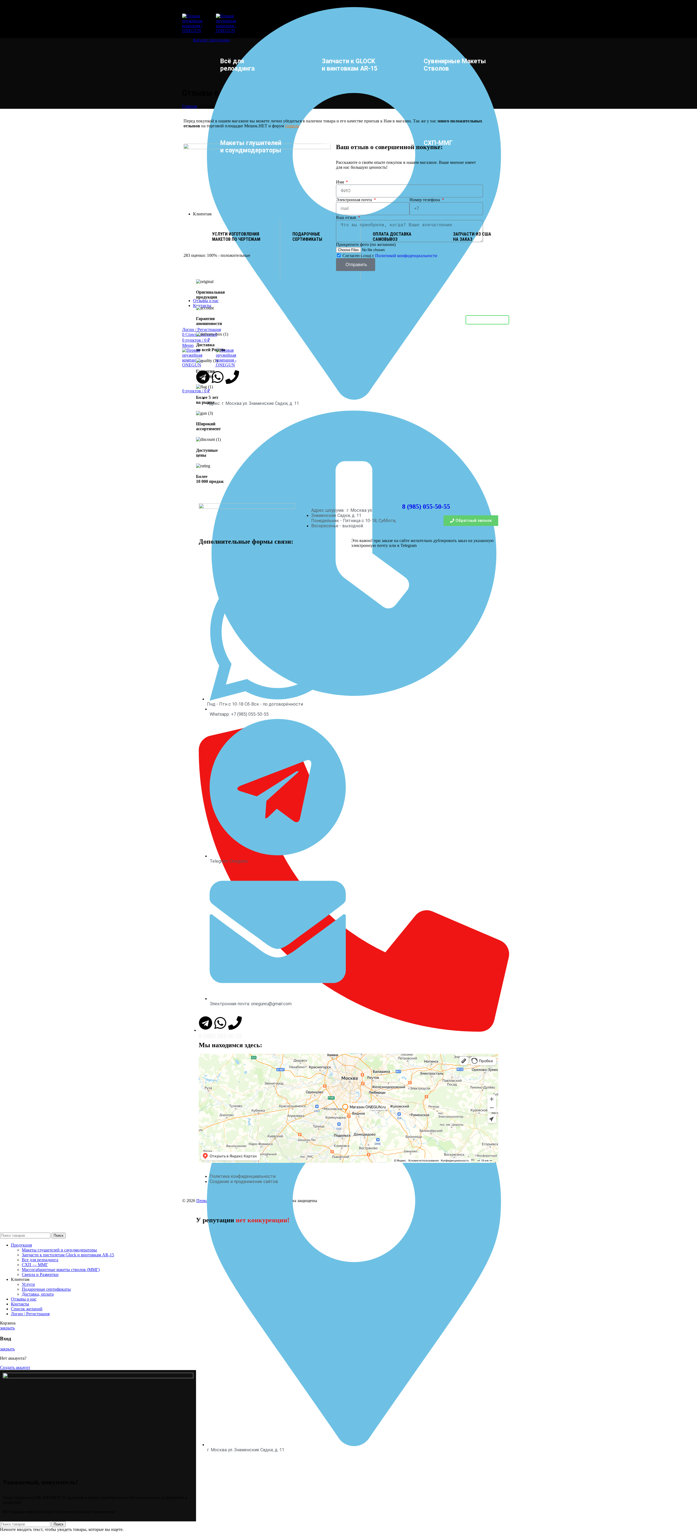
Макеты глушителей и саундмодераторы (59, 1250)
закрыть (7, 1328)
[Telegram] (205, 1023)
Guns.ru (292, 126)
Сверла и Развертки (40, 1274)
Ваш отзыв (346, 217)
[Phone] (235, 1023)
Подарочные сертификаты (46, 1289)
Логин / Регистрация (30, 1313)
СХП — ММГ (35, 1264)
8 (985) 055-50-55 (426, 506)
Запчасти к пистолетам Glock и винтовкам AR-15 (68, 1255)
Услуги (28, 1284)
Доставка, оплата (38, 1294)
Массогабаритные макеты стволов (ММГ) (61, 1269)
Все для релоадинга (40, 1259)
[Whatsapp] (220, 1023)
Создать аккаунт (15, 1367)
